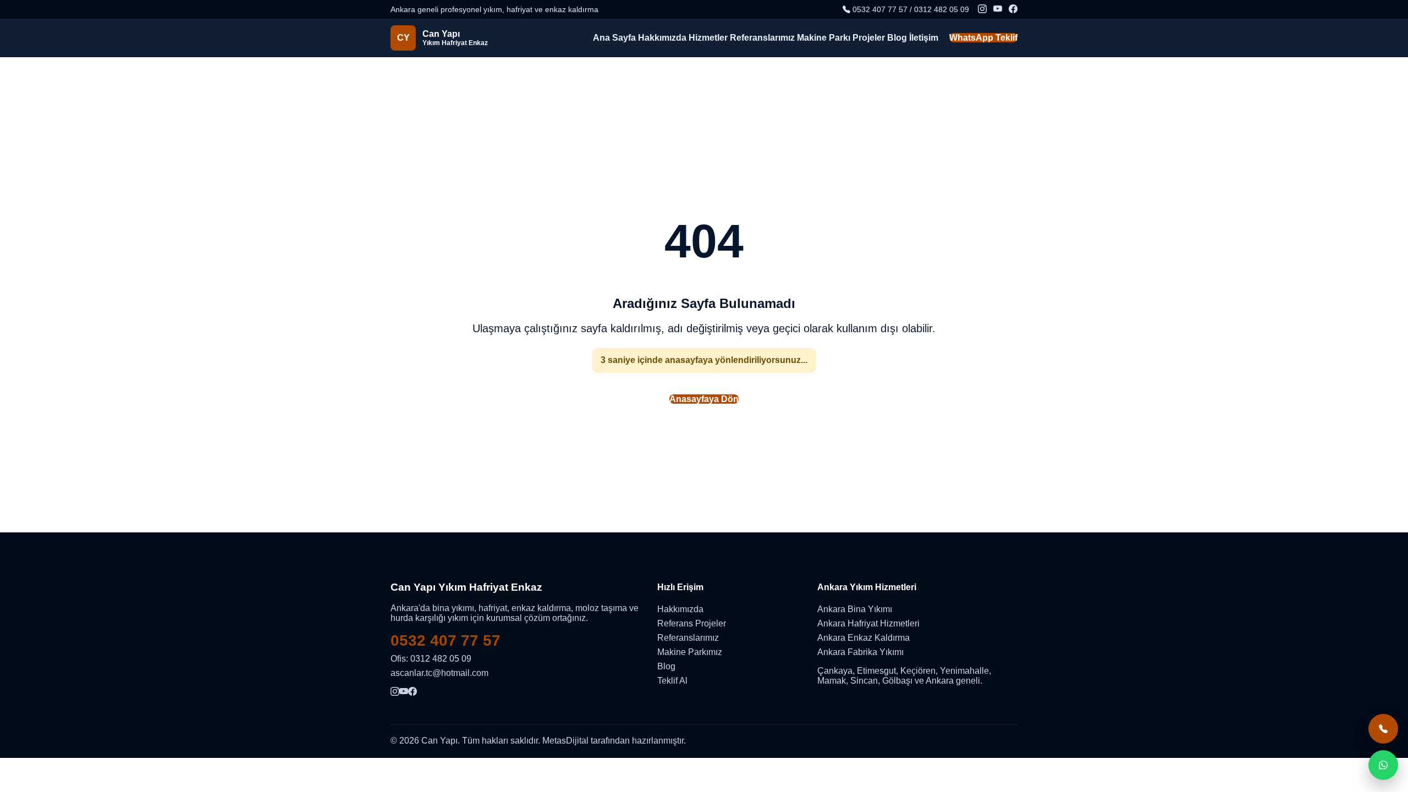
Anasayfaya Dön (704, 399)
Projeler (869, 37)
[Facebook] (1013, 9)
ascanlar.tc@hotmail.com (439, 673)
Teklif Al (672, 680)
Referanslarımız (762, 37)
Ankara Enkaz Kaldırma (863, 637)
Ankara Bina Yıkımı (854, 609)
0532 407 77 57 (446, 640)
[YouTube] (997, 9)
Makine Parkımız (689, 652)
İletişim (923, 37)
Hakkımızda (662, 37)
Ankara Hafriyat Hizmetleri (868, 623)
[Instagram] (982, 9)
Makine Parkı (823, 37)
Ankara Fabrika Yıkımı (860, 652)
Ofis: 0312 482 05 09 (431, 658)
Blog (897, 37)
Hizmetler (708, 37)
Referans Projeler (691, 623)
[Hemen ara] (1383, 729)
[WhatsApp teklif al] (1383, 765)
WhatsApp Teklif (983, 37)
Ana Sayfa (614, 37)
